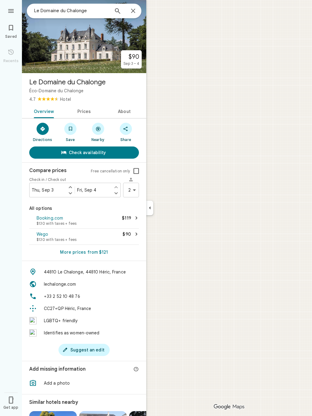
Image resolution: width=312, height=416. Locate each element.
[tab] (43, 111)
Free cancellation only (110, 171)
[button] (84, 221)
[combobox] (71, 10)
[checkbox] (136, 171)
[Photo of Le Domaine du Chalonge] (84, 36)
